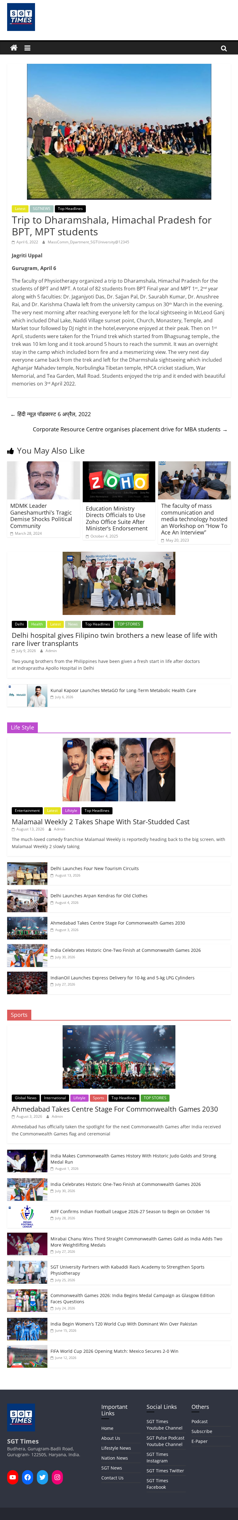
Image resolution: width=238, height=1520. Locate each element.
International (55, 1097)
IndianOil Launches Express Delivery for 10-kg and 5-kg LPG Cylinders (123, 978)
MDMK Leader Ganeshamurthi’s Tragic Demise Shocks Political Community (41, 515)
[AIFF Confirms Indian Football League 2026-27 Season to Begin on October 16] (27, 1209)
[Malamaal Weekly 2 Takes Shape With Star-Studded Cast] (119, 741)
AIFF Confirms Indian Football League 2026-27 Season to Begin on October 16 (130, 1211)
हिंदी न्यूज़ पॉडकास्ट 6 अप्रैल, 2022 (50, 414)
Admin (51, 650)
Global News (26, 1097)
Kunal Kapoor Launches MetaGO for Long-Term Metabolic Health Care (123, 690)
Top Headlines (70, 208)
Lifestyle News (116, 1448)
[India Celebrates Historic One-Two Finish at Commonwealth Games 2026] (27, 947)
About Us (110, 1438)
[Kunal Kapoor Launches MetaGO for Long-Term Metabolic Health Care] (27, 687)
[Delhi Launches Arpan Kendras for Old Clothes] (27, 893)
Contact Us (112, 1478)
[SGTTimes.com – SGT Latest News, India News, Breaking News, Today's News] (14, 47)
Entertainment (27, 810)
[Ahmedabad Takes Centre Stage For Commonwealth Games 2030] (27, 920)
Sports (98, 1097)
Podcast (200, 1421)
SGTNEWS (42, 208)
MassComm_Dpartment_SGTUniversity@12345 (88, 242)
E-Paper (200, 1441)
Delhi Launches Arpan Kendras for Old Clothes (99, 896)
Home (107, 1428)
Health (37, 624)
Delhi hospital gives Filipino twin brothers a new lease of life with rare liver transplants (115, 639)
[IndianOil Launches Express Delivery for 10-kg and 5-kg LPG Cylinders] (27, 975)
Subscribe (202, 1431)
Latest (20, 208)
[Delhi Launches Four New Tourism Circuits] (27, 866)
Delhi (19, 624)
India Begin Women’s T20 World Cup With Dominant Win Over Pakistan (124, 1324)
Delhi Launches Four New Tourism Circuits (95, 868)
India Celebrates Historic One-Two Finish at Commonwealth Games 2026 (126, 950)
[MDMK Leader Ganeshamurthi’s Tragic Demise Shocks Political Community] (43, 465)
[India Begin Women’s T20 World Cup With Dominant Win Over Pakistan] (27, 1321)
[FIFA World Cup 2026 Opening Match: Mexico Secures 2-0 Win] (27, 1348)
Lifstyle (71, 810)
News (73, 624)
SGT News (111, 1468)
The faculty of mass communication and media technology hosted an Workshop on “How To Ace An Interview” (194, 519)
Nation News (114, 1458)
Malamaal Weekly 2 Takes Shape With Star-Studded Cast (101, 821)
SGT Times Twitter (165, 1471)
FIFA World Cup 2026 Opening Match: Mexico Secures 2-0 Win (114, 1351)
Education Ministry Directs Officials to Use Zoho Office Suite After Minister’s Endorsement (117, 518)
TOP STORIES (128, 624)
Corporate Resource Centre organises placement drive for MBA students (130, 429)
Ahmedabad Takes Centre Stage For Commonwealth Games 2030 (118, 923)
